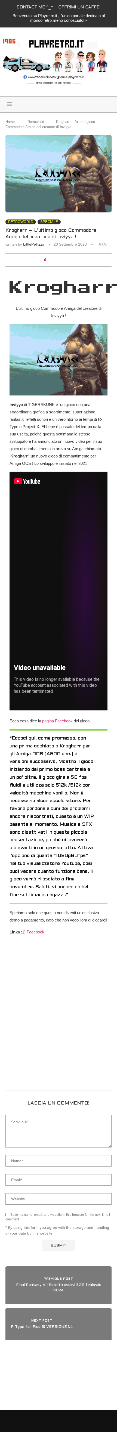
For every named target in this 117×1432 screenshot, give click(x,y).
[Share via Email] (69, 260)
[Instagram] (99, 104)
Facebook (35, 932)
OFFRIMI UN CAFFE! (79, 7)
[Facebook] (93, 104)
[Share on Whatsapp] (64, 260)
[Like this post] (48, 260)
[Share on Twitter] (59, 260)
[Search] (51, 104)
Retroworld (35, 122)
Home (10, 122)
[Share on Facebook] (54, 260)
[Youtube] (105, 104)
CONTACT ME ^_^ (35, 7)
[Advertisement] (58, 1021)
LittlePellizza (33, 244)
